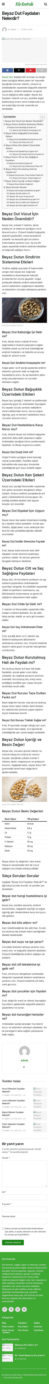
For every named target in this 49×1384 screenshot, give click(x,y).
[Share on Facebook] (7, 70)
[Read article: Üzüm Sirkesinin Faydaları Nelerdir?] (40, 1127)
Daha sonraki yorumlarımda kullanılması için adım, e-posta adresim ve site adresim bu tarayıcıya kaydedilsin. (25, 1231)
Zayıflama (38, 1330)
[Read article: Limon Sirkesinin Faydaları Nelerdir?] (40, 1104)
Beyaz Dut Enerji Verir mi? (23, 142)
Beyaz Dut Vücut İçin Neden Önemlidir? (24, 121)
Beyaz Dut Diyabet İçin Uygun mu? (24, 151)
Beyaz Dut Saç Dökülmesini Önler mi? (27, 166)
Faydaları (22, 1323)
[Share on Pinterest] (30, 70)
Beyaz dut (7, 77)
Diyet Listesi (8, 1326)
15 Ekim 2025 (26, 29)
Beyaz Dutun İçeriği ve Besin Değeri (22, 181)
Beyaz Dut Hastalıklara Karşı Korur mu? (25, 139)
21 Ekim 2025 (16, 1095)
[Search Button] (45, 4)
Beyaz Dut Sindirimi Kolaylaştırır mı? (27, 130)
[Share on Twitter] (19, 70)
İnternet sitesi (8, 1216)
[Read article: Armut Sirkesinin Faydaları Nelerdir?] (40, 1092)
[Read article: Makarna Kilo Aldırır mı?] (7, 1347)
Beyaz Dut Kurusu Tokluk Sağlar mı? (27, 178)
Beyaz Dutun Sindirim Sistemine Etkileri (24, 124)
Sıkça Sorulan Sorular (16, 187)
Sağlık (37, 1323)
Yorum (6, 1158)
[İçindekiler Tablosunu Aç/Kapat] (41, 117)
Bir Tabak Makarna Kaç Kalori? (30, 1355)
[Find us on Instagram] (17, 1309)
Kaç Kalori (23, 1326)
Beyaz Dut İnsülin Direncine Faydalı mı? (28, 154)
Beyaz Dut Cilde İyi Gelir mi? (21, 163)
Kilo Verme (23, 1330)
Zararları (38, 1326)
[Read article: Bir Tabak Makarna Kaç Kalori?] (7, 1358)
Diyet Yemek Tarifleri (8, 1331)
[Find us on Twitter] (11, 1309)
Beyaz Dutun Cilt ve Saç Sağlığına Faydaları (22, 158)
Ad (4, 1192)
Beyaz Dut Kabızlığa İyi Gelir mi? (22, 127)
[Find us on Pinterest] (24, 1309)
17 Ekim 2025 (16, 1130)
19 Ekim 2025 (17, 1119)
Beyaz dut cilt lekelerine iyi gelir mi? (25, 199)
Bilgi (4, 1323)
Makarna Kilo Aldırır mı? (26, 1345)
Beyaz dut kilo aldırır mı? (20, 193)
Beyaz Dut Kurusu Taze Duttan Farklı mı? (26, 175)
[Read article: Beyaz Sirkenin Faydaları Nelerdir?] (40, 1116)
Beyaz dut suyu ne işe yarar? (22, 196)
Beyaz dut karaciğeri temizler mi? (24, 205)
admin (13, 29)
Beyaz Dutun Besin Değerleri (21, 184)
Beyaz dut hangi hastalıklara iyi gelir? (24, 190)
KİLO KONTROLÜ (15, 1375)
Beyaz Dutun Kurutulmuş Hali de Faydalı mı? (21, 170)
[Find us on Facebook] (4, 1309)
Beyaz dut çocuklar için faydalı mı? (24, 202)
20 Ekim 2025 (17, 1107)
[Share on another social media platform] (41, 70)
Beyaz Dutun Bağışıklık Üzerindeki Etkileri (22, 135)
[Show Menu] (3, 4)
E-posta (6, 1204)
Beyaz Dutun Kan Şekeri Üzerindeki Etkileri (23, 147)
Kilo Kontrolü (24, 4)
